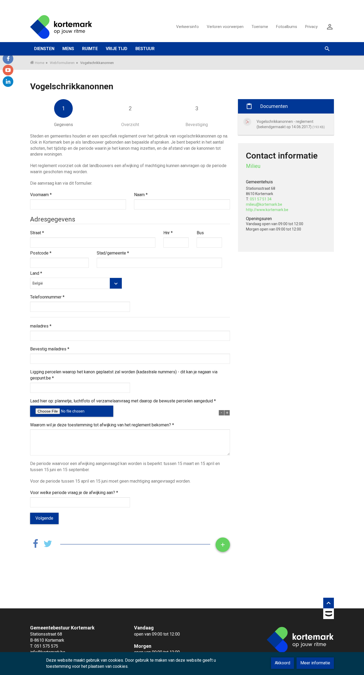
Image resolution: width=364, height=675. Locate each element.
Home (39, 63)
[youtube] (8, 70)
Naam (141, 194)
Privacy (311, 26)
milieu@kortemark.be (264, 204)
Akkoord (282, 662)
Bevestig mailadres (49, 348)
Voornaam (41, 194)
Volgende (44, 518)
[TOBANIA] (328, 614)
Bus (200, 232)
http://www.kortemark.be (267, 210)
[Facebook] (35, 544)
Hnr (168, 232)
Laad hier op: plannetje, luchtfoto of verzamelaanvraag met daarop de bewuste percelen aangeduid (123, 400)
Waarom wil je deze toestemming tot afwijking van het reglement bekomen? (102, 424)
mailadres (40, 326)
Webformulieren (62, 63)
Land (36, 273)
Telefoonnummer (47, 297)
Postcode (40, 253)
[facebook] (8, 58)
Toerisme (260, 26)
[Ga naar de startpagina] (61, 26)
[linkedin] (8, 81)
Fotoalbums (286, 26)
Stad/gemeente (113, 253)
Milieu (253, 166)
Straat (37, 232)
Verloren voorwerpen (225, 26)
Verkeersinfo (187, 26)
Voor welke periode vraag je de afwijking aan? (74, 492)
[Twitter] (48, 544)
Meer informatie (315, 662)
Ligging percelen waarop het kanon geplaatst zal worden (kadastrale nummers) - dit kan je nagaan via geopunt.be (123, 375)
